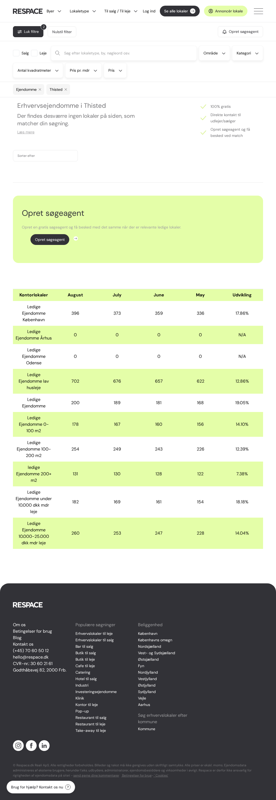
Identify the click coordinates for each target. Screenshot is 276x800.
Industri (81, 685)
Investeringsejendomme (96, 691)
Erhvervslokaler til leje (94, 633)
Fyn (141, 665)
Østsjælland (148, 659)
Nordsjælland (149, 646)
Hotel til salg (86, 678)
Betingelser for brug (32, 631)
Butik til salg (85, 652)
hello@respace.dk (31, 657)
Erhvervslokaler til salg (94, 640)
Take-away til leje (90, 730)
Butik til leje (85, 659)
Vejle (142, 698)
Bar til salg (84, 646)
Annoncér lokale (229, 11)
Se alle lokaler (176, 11)
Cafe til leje (85, 665)
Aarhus (144, 704)
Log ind (149, 11)
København (147, 633)
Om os (19, 625)
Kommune (146, 728)
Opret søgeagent (50, 239)
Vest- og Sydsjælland (156, 652)
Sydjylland (147, 691)
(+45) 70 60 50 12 (31, 650)
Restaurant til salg (90, 717)
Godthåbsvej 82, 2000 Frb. (39, 670)
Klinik (79, 698)
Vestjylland (147, 678)
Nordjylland (148, 672)
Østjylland (147, 685)
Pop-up (82, 711)
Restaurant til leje (90, 724)
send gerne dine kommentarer (96, 775)
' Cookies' (160, 775)
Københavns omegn (155, 640)
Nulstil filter (62, 31)
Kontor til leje (86, 704)
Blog (17, 637)
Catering (82, 672)
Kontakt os (23, 644)
